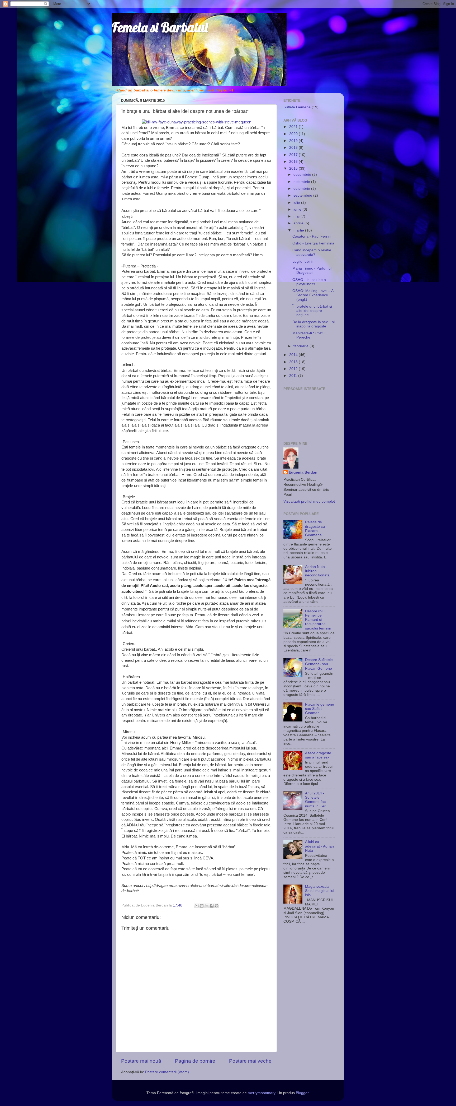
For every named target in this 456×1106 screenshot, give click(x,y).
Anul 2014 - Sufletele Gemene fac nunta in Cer (315, 799)
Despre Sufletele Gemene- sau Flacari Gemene (319, 664)
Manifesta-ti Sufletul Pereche (308, 335)
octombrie (302, 189)
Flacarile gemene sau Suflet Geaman (319, 708)
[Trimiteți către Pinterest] (216, 905)
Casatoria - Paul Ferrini (311, 236)
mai (297, 216)
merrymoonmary (261, 1093)
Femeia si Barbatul (160, 27)
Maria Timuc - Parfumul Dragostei (311, 270)
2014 (294, 355)
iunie (297, 209)
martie (299, 230)
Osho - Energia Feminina (313, 243)
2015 (294, 168)
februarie (301, 346)
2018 (294, 148)
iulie (297, 203)
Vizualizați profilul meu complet (309, 501)
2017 (294, 155)
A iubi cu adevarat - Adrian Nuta (319, 846)
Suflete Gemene (297, 107)
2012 (294, 369)
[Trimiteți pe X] (206, 905)
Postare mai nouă (141, 1061)
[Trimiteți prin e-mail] (196, 905)
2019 (294, 141)
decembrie (302, 175)
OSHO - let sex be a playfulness (309, 282)
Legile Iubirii (302, 261)
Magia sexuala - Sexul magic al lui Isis (319, 891)
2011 (293, 376)
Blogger (302, 1093)
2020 (294, 134)
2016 (294, 162)
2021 (294, 127)
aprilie (299, 223)
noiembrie (302, 182)
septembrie (303, 195)
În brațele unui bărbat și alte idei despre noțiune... (312, 310)
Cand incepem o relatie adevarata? (311, 252)
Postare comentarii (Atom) (167, 1072)
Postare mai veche (250, 1061)
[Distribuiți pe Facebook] (211, 905)
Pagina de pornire (195, 1061)
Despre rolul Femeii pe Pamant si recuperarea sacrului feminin (318, 619)
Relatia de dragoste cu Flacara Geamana (315, 528)
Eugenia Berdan (303, 472)
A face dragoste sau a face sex (318, 755)
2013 (294, 362)
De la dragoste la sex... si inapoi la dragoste (313, 324)
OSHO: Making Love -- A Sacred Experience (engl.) (312, 295)
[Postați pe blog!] (201, 905)
